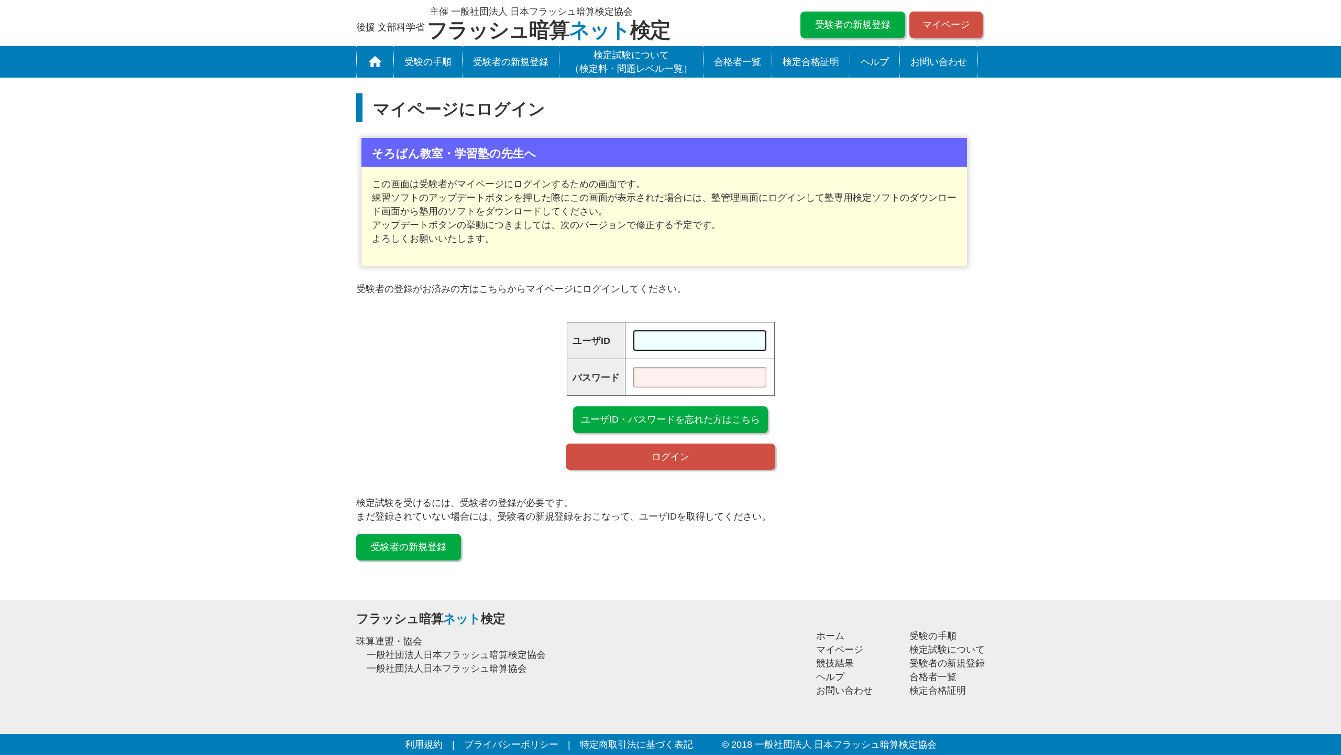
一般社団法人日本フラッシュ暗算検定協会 (456, 655)
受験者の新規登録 (853, 24)
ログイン (670, 456)
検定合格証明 (811, 62)
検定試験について (947, 649)
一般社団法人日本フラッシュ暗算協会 (447, 668)
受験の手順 (428, 62)
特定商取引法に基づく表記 (636, 744)
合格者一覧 (737, 62)
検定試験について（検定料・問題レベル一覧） (631, 62)
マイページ (946, 24)
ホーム (830, 636)
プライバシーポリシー (511, 744)
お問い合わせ (938, 62)
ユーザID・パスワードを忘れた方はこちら (670, 419)
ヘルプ (875, 62)
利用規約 (424, 744)
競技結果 (835, 663)
